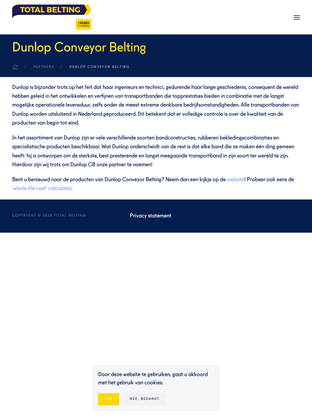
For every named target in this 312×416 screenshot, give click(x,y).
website (235, 179)
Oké (109, 399)
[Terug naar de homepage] (51, 17)
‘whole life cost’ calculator (41, 188)
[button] (297, 17)
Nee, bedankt (144, 399)
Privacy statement (150, 216)
